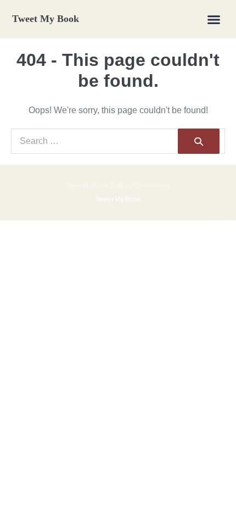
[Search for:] (118, 141)
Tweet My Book (45, 18)
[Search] (199, 141)
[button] (214, 19)
